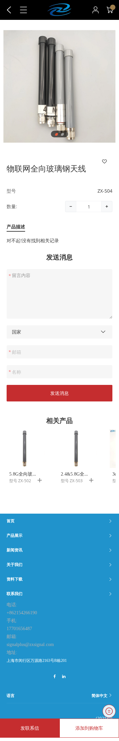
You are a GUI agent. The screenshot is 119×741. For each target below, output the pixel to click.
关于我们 (14, 564)
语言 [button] (57, 695)
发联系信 (29, 728)
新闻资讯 (14, 550)
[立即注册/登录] (95, 10)
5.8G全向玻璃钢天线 (30, 474)
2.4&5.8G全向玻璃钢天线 (86, 474)
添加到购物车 (89, 728)
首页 (11, 521)
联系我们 (14, 593)
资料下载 (14, 579)
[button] (57, 134)
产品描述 (16, 226)
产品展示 (14, 535)
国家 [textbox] (16, 332)
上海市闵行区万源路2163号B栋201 (37, 660)
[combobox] (59, 332)
